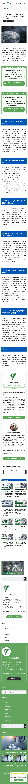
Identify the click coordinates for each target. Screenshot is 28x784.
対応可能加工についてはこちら (14, 385)
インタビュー (8, 628)
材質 (12, 20)
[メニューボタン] (3, 3)
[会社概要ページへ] (14, 377)
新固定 (7, 713)
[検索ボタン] (24, 3)
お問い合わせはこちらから (14, 617)
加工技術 (8, 20)
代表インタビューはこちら (14, 458)
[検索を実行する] (25, 579)
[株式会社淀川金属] (14, 3)
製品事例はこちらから (14, 388)
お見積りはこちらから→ (14, 417)
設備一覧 (7, 720)
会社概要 (7, 706)
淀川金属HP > (14, 678)
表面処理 (7, 640)
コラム (4, 20)
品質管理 (7, 709)
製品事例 (7, 716)
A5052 (18, 466)
